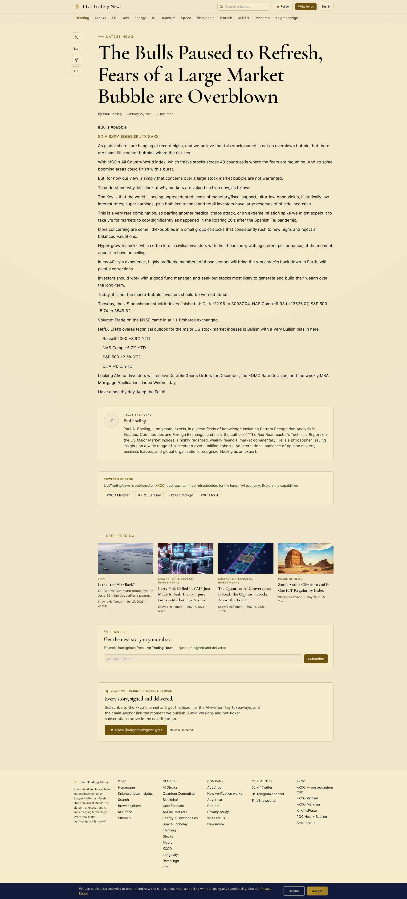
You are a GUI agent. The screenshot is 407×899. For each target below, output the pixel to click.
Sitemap (124, 818)
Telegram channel (270, 794)
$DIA (102, 136)
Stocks (100, 18)
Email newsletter (264, 800)
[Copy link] (76, 71)
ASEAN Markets (175, 812)
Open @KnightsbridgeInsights (138, 730)
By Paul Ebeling (110, 114)
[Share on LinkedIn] (76, 48)
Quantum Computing (179, 793)
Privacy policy (218, 812)
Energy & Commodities (180, 818)
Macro (167, 842)
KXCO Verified (307, 798)
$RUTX (140, 136)
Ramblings (171, 861)
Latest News (120, 36)
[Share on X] (76, 37)
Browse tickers (129, 806)
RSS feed (125, 812)
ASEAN (243, 18)
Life (165, 867)
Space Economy (175, 824)
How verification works (224, 793)
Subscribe (316, 659)
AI (153, 18)
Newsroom (215, 824)
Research (262, 18)
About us (214, 787)
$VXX (153, 136)
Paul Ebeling (135, 421)
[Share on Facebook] (76, 60)
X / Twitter (264, 787)
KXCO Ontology (181, 495)
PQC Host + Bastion (312, 816)
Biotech (226, 18)
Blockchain (206, 18)
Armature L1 (306, 823)
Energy (140, 18)
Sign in (326, 6)
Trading (82, 18)
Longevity (170, 855)
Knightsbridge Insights (135, 793)
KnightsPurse (307, 810)
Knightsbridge (286, 18)
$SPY (114, 136)
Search (123, 800)
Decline (294, 891)
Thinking (169, 830)
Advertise (214, 800)
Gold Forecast (173, 806)
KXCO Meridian (118, 495)
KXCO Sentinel (149, 495)
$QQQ (126, 136)
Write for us (306, 6)
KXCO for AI (210, 495)
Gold (125, 18)
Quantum (167, 18)
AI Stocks (170, 787)
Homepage (126, 787)
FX (114, 18)
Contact (213, 806)
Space (186, 18)
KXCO (160, 485)
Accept (317, 891)
